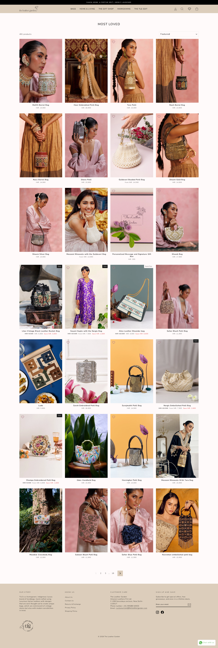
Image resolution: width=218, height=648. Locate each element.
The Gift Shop (106, 9)
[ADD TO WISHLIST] (22, 42)
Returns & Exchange (73, 604)
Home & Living (87, 9)
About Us (69, 597)
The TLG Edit (140, 9)
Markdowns (124, 9)
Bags (73, 9)
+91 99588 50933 (131, 606)
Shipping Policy (71, 611)
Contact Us (69, 601)
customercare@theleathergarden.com (131, 608)
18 (113, 573)
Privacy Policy (70, 608)
